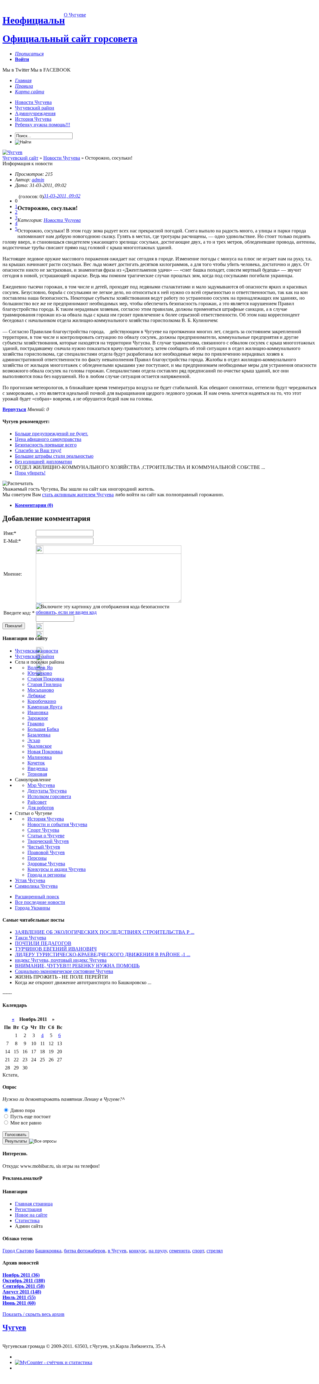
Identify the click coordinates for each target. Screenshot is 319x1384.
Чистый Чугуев (43, 846)
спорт (198, 1250)
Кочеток (36, 762)
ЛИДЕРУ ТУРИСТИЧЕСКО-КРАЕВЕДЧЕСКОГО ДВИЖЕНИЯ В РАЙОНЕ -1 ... (102, 954)
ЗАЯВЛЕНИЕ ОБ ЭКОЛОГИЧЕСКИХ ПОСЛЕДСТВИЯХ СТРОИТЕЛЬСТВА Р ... (104, 932)
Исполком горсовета (49, 796)
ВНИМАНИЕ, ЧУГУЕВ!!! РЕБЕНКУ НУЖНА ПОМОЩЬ (77, 965)
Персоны (37, 858)
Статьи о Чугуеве (45, 835)
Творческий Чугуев (48, 841)
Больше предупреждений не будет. (51, 433)
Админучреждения (35, 113)
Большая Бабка (43, 729)
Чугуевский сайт (20, 158)
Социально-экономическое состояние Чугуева (64, 971)
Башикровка (48, 1250)
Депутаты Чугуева (47, 790)
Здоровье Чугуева (46, 863)
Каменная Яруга (44, 706)
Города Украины (32, 907)
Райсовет (37, 802)
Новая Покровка (45, 751)
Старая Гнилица (44, 684)
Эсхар (33, 740)
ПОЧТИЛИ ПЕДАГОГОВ (43, 943)
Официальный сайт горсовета (69, 38)
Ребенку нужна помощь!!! (42, 124)
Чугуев (14, 1327)
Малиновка (39, 757)
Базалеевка (38, 734)
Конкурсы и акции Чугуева (56, 869)
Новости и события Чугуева (57, 824)
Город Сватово (18, 1250)
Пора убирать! (30, 472)
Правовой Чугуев (46, 852)
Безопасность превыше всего (46, 444)
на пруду (158, 1250)
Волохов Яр (40, 667)
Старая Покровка (45, 678)
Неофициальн (33, 20)
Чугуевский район (34, 107)
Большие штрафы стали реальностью (54, 456)
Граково (35, 723)
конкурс (137, 1250)
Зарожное (37, 718)
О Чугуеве (75, 14)
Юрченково (39, 673)
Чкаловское (39, 746)
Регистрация (28, 1209)
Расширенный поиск (37, 896)
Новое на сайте (31, 1215)
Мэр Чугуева (41, 785)
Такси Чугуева (30, 937)
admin (38, 179)
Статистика (27, 1220)
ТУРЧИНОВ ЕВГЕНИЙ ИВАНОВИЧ (56, 949)
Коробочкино (41, 701)
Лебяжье (36, 695)
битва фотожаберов (84, 1250)
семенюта (179, 1250)
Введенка (37, 768)
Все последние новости (40, 902)
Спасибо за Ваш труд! (38, 450)
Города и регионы (46, 874)
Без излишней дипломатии (43, 461)
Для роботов (40, 807)
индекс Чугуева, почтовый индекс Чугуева (61, 960)
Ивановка (37, 712)
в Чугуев (117, 1250)
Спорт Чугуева (43, 830)
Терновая (37, 774)
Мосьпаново (40, 690)
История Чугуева (33, 119)
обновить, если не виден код (66, 612)
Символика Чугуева (36, 886)
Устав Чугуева (30, 880)
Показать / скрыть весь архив (33, 1314)
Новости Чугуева (33, 102)
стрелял (215, 1250)
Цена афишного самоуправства (48, 439)
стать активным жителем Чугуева (78, 494)
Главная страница (34, 1203)
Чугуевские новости (36, 650)
